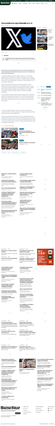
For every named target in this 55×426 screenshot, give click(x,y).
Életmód (37, 3)
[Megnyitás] (12, 3)
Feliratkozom (18, 413)
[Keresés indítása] (52, 3)
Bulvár (42, 3)
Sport (34, 3)
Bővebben (45, 107)
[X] (52, 0)
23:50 (39, 92)
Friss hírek (15, 0)
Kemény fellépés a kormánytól (27, 142)
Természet (41, 34)
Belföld (15, 3)
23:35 (39, 95)
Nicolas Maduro (22, 152)
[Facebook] (49, 0)
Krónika (40, 48)
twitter (9, 152)
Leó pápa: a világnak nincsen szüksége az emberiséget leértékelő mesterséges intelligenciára (46, 99)
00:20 (39, 89)
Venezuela (4, 152)
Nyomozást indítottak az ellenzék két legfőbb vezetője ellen (27, 132)
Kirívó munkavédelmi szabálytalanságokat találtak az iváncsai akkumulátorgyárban (46, 103)
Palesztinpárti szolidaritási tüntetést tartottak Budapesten (50, 39)
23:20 (39, 97)
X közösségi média (15, 152)
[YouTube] (51, 0)
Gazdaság (25, 3)
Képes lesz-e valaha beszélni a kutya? (50, 31)
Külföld (20, 3)
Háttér (30, 3)
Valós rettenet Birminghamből (50, 45)
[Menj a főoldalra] (5, 3)
